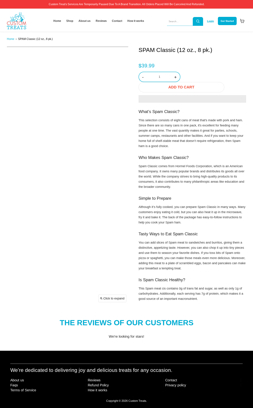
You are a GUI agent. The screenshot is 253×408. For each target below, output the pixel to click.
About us (84, 20)
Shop (69, 20)
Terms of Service (23, 390)
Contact (117, 20)
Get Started (227, 21)
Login (210, 21)
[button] (192, 99)
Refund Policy (98, 385)
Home (57, 20)
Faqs (14, 385)
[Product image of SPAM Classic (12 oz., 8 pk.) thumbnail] (13, 53)
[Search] (198, 21)
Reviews (101, 20)
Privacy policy (175, 385)
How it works (135, 20)
